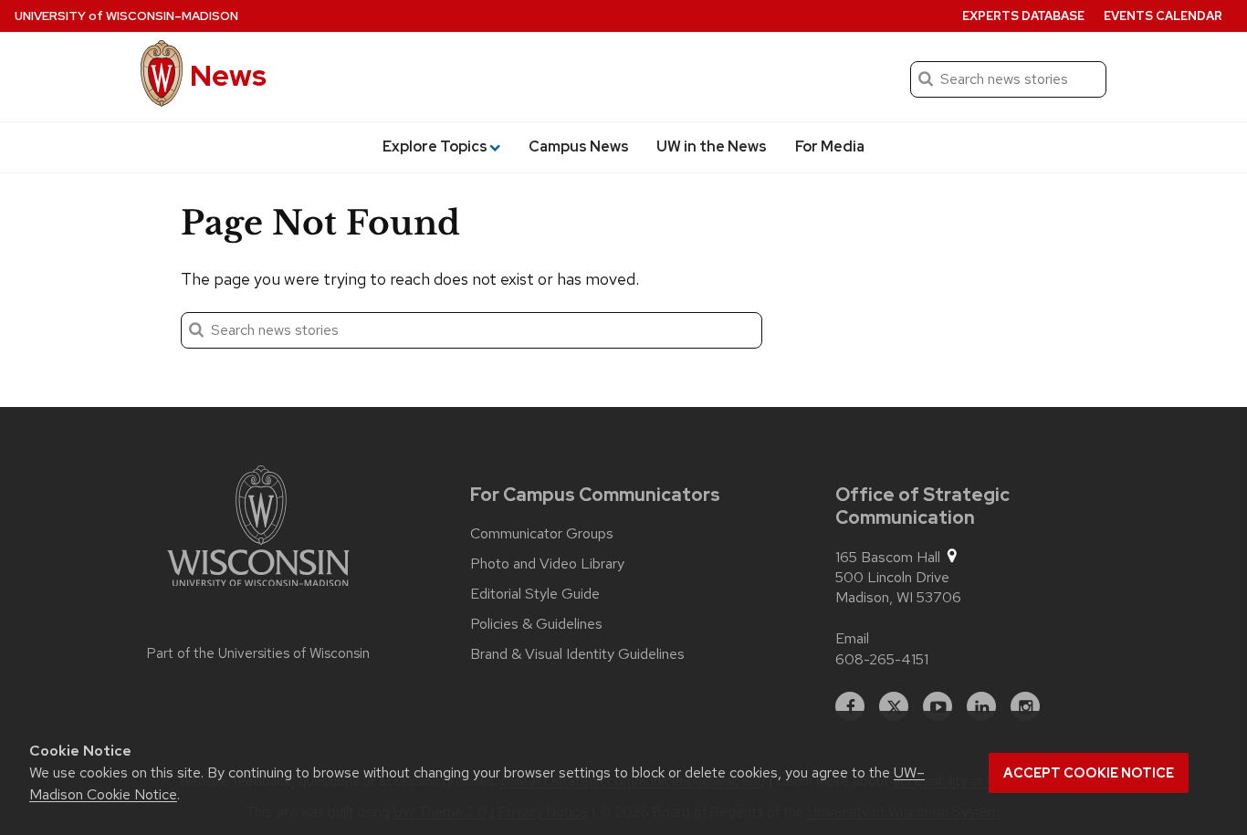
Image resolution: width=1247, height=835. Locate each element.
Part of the (258, 653)
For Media (830, 146)
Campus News (579, 146)
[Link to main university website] (258, 529)
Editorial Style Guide (535, 594)
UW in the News (711, 146)
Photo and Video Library (547, 564)
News (228, 75)
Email (852, 638)
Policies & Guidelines (536, 624)
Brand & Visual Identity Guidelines (577, 654)
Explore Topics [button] (434, 146)
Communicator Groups (541, 534)
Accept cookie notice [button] (1088, 773)
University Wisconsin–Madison (126, 16)
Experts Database (1023, 16)
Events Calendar (1163, 16)
